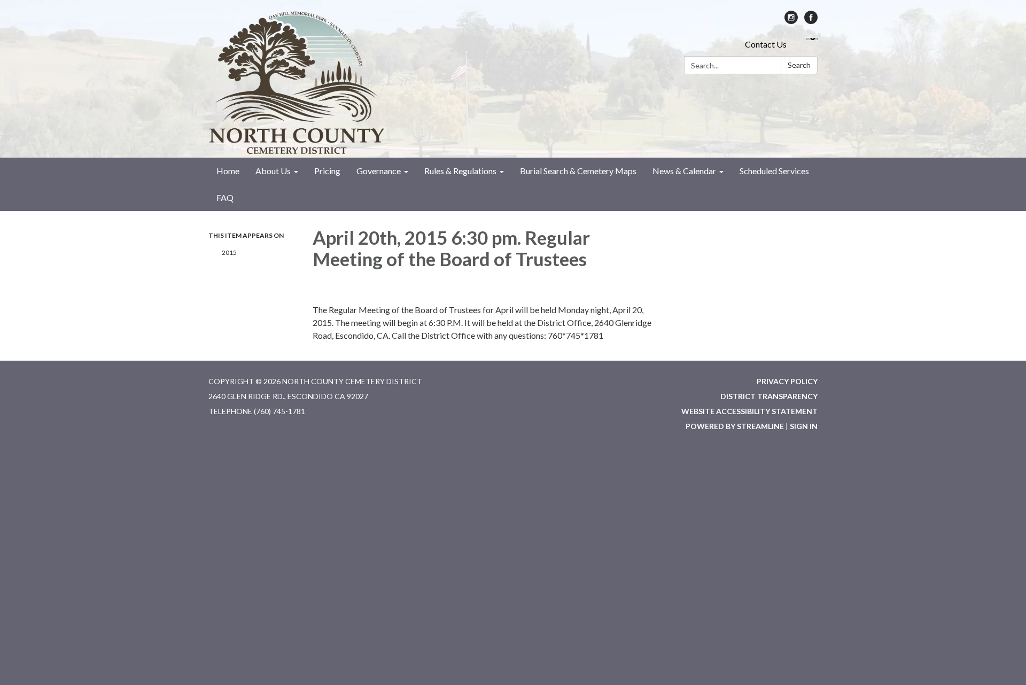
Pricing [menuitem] (327, 171)
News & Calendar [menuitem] (684, 171)
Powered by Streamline (735, 426)
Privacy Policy (787, 381)
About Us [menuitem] (273, 171)
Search (799, 64)
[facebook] (811, 20)
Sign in (804, 426)
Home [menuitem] (227, 171)
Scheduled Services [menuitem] (774, 171)
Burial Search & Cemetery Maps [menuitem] (578, 171)
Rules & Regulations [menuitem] (460, 171)
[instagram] (791, 20)
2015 (229, 252)
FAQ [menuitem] (225, 197)
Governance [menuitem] (378, 171)
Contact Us (766, 44)
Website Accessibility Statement (749, 411)
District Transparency (769, 396)
